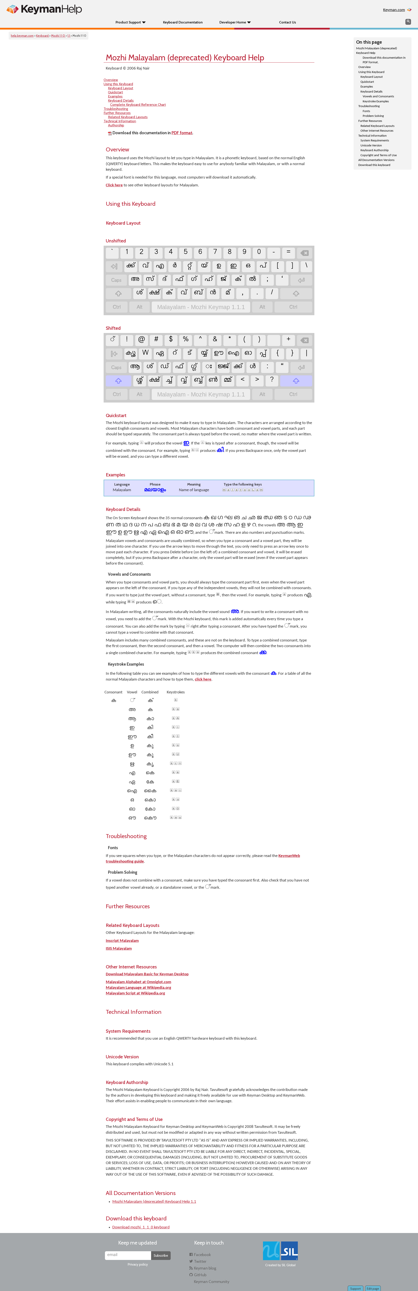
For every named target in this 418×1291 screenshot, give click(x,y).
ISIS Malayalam (119, 949)
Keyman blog (205, 1268)
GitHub (200, 1274)
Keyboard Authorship (375, 150)
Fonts (366, 111)
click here (203, 680)
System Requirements (375, 140)
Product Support (128, 22)
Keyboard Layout (372, 77)
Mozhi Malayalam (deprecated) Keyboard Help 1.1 (154, 1202)
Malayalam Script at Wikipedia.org (135, 993)
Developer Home (232, 22)
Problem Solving (373, 116)
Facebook (202, 1254)
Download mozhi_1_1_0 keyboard (141, 1227)
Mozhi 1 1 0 (58, 35)
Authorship (116, 125)
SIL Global (289, 1265)
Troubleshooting (369, 106)
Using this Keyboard (371, 72)
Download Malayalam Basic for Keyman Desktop (147, 974)
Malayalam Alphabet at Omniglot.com (138, 982)
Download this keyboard (374, 165)
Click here (114, 185)
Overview (364, 67)
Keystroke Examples (376, 101)
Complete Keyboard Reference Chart (138, 105)
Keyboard (42, 35)
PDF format (182, 132)
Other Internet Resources (377, 131)
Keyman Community (211, 1281)
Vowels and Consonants (378, 96)
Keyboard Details (372, 91)
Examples (367, 86)
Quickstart (367, 82)
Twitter (200, 1261)
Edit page (373, 1288)
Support (355, 1288)
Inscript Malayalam (122, 941)
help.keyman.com (22, 35)
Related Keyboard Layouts (377, 126)
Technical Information (372, 136)
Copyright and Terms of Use (379, 155)
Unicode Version (371, 145)
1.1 (69, 35)
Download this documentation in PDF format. (384, 60)
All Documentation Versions (376, 160)
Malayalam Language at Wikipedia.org (138, 988)
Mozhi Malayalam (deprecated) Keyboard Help (376, 51)
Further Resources (370, 121)
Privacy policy (138, 1264)
